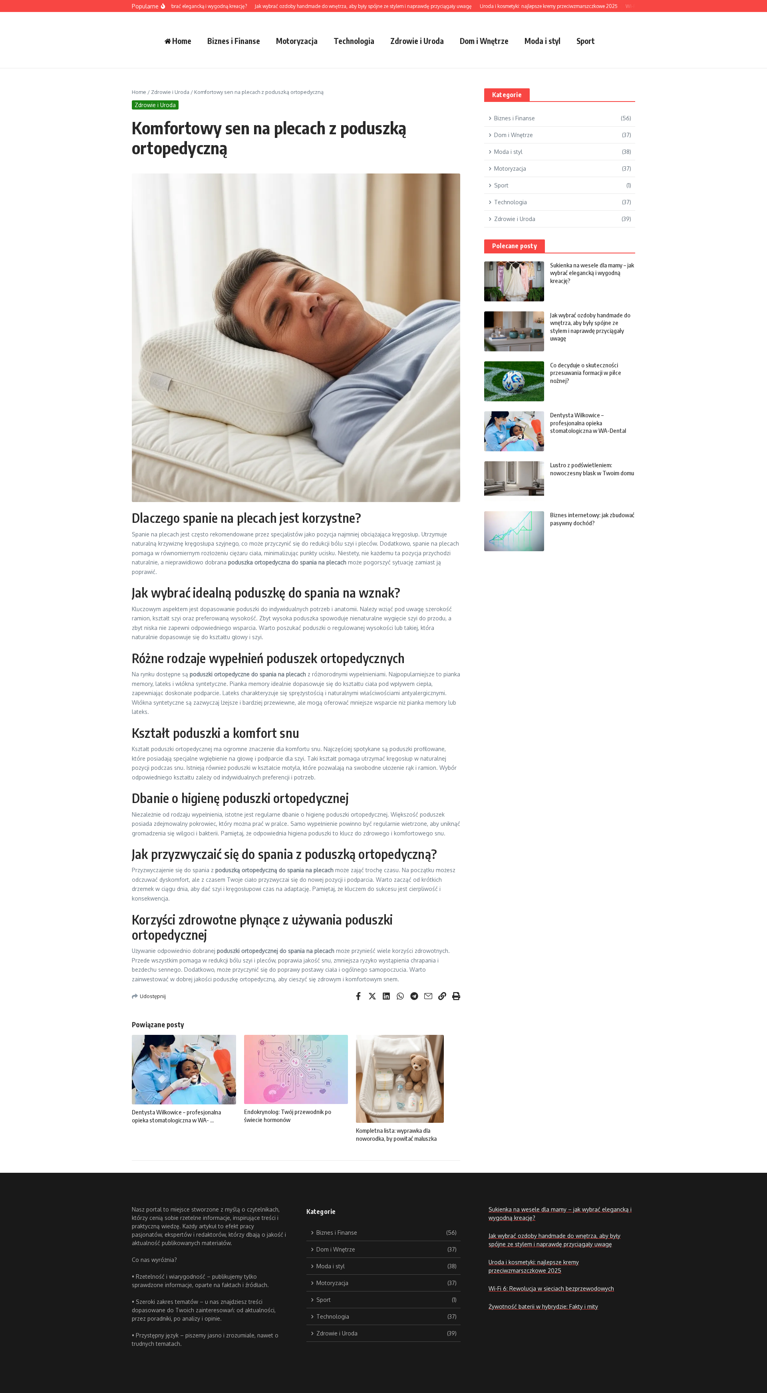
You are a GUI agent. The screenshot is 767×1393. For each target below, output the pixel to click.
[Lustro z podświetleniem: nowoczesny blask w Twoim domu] (514, 481)
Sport (585, 41)
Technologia (354, 41)
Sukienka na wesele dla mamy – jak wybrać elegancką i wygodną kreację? (592, 272)
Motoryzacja (297, 41)
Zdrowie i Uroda (417, 41)
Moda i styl (542, 41)
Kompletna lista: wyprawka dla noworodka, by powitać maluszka (396, 1134)
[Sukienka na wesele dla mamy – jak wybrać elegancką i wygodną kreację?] (514, 281)
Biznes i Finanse (233, 41)
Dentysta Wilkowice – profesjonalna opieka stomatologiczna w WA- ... (176, 1116)
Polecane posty (514, 246)
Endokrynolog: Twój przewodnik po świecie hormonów (287, 1115)
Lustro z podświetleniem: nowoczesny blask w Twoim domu (592, 468)
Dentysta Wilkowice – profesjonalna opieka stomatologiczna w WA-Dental (588, 422)
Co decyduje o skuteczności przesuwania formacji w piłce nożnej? (585, 372)
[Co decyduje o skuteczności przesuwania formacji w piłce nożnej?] (514, 381)
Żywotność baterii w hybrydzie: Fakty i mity (543, 1306)
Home (139, 92)
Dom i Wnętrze (484, 41)
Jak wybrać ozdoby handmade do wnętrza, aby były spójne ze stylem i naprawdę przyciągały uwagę (590, 326)
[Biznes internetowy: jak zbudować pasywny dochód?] (514, 531)
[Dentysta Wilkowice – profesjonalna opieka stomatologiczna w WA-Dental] (514, 431)
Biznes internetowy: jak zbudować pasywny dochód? (592, 518)
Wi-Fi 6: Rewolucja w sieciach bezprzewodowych (551, 1288)
